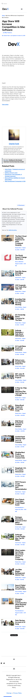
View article (5, 104)
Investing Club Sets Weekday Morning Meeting (20, 302)
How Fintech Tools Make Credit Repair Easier (20, 502)
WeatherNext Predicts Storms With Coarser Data (20, 455)
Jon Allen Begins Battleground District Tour (20, 572)
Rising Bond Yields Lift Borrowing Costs (19, 408)
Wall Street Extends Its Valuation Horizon (19, 423)
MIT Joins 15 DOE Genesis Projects (20, 376)
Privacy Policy (17, 693)
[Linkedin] (1, 663)
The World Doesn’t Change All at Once (21, 257)
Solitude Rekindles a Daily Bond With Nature (19, 333)
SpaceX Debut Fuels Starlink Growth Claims (20, 587)
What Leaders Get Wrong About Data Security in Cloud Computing (20, 554)
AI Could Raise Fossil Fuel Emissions (20, 348)
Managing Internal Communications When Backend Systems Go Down (21, 603)
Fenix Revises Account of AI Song (20, 622)
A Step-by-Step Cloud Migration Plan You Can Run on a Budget (21, 391)
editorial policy (13, 230)
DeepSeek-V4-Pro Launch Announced (20, 470)
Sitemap (8, 693)
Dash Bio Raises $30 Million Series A (20, 273)
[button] (21, 9)
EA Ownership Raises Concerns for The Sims (20, 317)
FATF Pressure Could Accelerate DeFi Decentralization (21, 485)
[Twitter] (4, 663)
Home (3, 15)
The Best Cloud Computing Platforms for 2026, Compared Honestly (20, 240)
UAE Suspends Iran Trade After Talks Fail (20, 287)
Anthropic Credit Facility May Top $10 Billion (20, 537)
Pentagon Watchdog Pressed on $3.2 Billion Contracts (21, 520)
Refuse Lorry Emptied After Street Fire (20, 362)
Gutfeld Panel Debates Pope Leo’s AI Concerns (20, 439)
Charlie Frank (14, 144)
